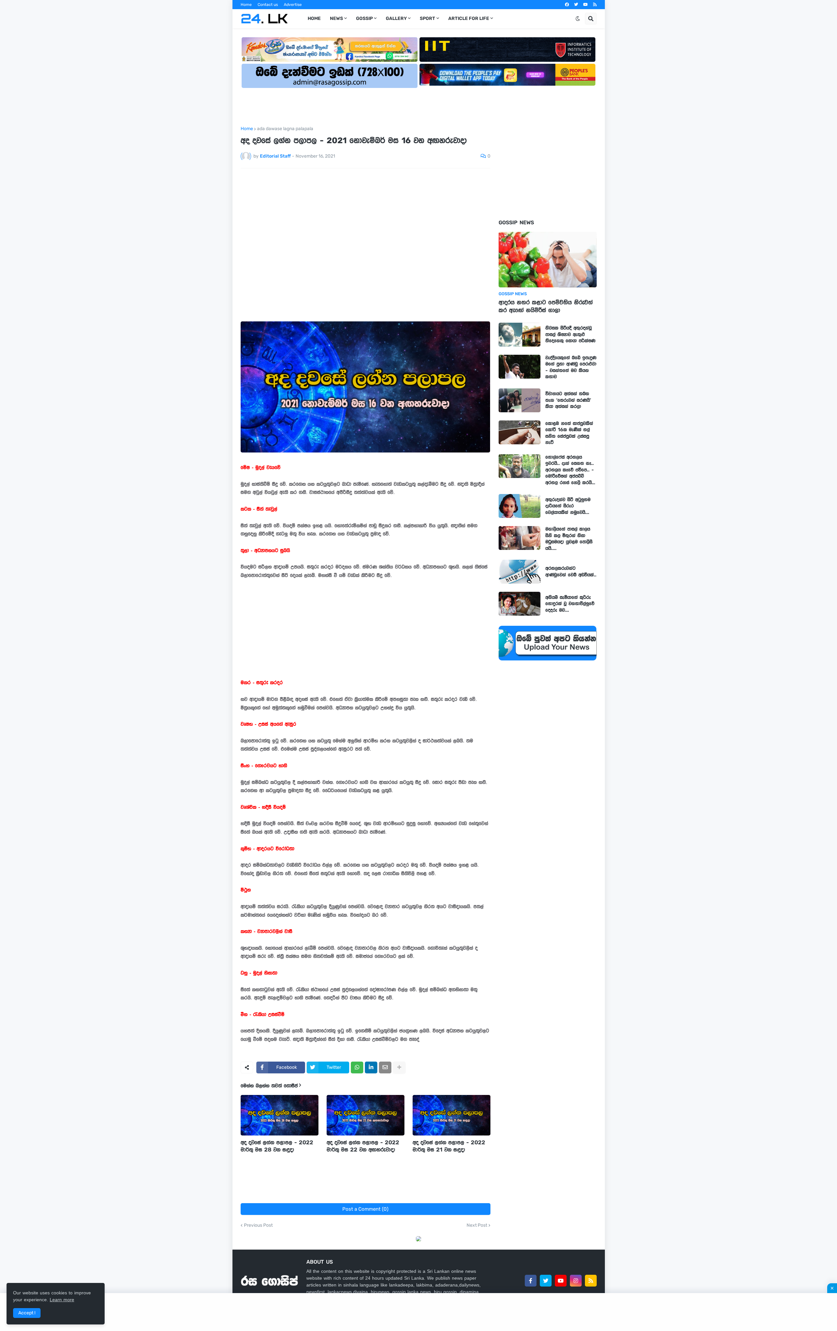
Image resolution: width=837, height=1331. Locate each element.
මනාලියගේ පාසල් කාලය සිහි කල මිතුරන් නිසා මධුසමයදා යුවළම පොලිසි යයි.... (568, 538)
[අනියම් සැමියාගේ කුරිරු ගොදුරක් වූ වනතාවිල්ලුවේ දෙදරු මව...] (519, 604)
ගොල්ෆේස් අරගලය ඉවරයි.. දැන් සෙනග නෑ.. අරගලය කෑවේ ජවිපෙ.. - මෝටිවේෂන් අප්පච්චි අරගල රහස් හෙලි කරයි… (570, 469)
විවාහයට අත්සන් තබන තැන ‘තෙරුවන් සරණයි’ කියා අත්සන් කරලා (568, 400)
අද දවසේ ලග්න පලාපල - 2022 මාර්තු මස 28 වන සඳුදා (277, 1145)
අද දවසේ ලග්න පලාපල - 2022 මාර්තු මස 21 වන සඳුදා (449, 1145)
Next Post (477, 1225)
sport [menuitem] (427, 18)
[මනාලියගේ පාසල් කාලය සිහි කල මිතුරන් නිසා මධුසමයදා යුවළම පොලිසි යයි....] (519, 538)
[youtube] (585, 4)
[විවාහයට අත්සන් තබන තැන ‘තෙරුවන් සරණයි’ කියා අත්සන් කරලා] (519, 400)
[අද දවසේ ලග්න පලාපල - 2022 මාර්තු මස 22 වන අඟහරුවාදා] (365, 1115)
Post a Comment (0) (365, 1209)
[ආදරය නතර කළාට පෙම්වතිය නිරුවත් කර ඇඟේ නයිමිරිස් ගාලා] (548, 259)
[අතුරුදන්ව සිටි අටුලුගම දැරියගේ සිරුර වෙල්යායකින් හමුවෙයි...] (519, 506)
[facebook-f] (531, 1281)
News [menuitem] (336, 18)
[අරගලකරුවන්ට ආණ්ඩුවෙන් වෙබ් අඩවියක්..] (519, 572)
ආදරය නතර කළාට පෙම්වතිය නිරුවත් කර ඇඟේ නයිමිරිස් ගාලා (546, 306)
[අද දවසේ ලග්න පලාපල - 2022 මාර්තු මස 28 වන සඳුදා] (279, 1115)
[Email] (385, 1067)
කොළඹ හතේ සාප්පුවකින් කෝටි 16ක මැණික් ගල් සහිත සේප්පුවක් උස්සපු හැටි (569, 433)
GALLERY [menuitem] (396, 18)
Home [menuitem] (314, 18)
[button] (578, 19)
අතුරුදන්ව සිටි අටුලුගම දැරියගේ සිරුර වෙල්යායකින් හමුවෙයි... (567, 506)
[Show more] (399, 1067)
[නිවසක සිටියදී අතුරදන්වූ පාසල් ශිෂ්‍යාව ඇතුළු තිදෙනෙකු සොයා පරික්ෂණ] (519, 335)
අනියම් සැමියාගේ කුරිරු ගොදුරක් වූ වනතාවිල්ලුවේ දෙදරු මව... (569, 604)
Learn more (62, 1299)
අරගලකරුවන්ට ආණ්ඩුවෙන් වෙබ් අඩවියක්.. (570, 571)
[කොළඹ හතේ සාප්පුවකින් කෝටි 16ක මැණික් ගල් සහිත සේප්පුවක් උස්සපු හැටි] (519, 432)
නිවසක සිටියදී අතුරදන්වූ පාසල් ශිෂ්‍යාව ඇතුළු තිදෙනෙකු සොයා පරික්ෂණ (570, 334)
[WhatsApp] (357, 1067)
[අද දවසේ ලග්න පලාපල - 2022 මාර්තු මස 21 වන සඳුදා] (451, 1115)
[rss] (595, 4)
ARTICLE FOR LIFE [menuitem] (468, 18)
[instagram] (576, 1281)
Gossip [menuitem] (364, 18)
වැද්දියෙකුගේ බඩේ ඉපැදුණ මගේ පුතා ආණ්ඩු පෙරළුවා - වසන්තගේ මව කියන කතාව (570, 367)
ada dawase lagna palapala (285, 129)
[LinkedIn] (371, 1067)
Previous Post (258, 1225)
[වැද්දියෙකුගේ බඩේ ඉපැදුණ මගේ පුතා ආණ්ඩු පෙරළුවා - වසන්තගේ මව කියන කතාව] (519, 367)
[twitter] (576, 4)
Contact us (268, 4)
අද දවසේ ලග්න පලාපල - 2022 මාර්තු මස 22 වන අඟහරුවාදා (363, 1145)
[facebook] (567, 4)
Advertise (293, 4)
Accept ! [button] (26, 1313)
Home (246, 4)
